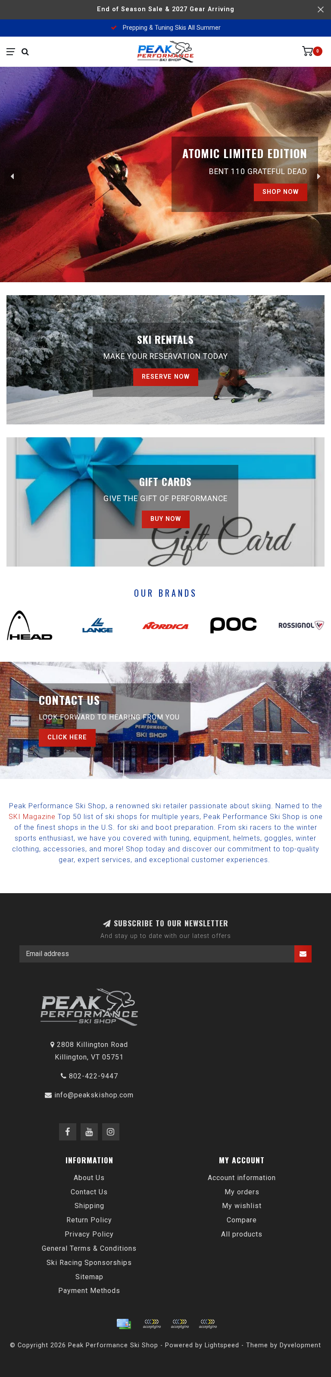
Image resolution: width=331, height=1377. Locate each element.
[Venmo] (208, 1324)
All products (241, 1234)
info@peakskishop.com (94, 1095)
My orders (242, 1192)
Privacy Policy (89, 1234)
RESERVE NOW (166, 376)
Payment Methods (89, 1291)
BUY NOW (165, 519)
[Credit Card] (123, 1324)
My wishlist (242, 1206)
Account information (242, 1178)
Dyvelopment (300, 1345)
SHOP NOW (280, 192)
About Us (89, 1178)
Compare (242, 1220)
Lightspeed (222, 1345)
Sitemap (89, 1277)
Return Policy (89, 1220)
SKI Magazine (32, 817)
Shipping (89, 1206)
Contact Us (89, 1192)
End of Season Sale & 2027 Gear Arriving (165, 9)
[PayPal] (179, 1324)
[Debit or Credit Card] (151, 1324)
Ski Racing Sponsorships (89, 1263)
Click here (67, 737)
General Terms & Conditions (89, 1248)
